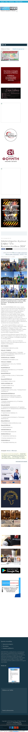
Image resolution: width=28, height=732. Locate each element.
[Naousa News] (9, 9)
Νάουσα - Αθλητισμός (12, 450)
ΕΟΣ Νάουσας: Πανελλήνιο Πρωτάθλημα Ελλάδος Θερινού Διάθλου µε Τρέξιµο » (13, 457)
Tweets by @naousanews (8, 710)
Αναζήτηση (11, 1)
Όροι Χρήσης (6, 646)
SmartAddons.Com (17, 722)
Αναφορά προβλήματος (8, 648)
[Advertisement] (14, 28)
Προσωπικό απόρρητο (8, 644)
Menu (3, 45)
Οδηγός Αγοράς (18, 1)
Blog (6, 1)
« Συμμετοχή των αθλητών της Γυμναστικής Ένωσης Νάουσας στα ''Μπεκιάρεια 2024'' (13, 455)
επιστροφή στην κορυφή (21, 461)
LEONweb (19, 724)
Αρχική (2, 1)
